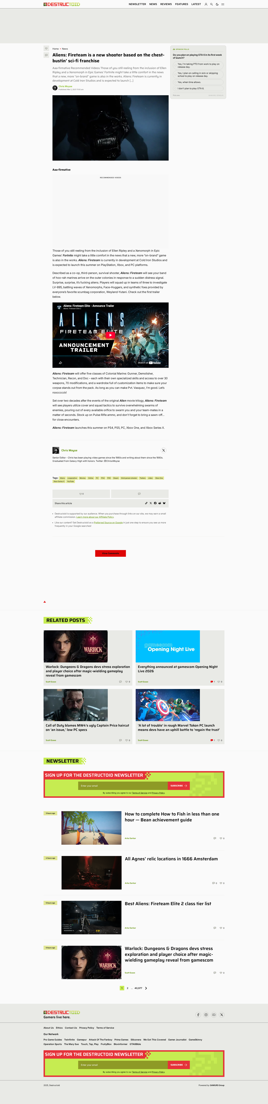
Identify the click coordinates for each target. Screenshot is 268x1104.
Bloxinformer (120, 1044)
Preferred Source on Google (108, 522)
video (150, 478)
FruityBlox (106, 1044)
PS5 (109, 478)
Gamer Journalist (177, 1039)
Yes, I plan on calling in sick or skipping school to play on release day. (198, 74)
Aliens (62, 478)
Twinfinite (69, 1039)
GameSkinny (195, 1039)
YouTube (70, 481)
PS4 (103, 478)
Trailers (142, 478)
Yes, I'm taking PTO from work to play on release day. (198, 65)
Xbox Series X (59, 481)
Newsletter (137, 4)
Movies (82, 478)
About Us (49, 1027)
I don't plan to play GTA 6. (191, 88)
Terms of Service (139, 793)
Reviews (166, 4)
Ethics (59, 1027)
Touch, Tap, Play (90, 1044)
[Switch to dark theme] (217, 4)
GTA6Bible (135, 1044)
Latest (196, 4)
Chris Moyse (65, 86)
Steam (115, 478)
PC (97, 478)
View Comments (110, 553)
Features (181, 4)
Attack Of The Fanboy (100, 1039)
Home (55, 49)
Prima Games (121, 1039)
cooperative (72, 478)
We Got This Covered (154, 1039)
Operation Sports (53, 1044)
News (153, 4)
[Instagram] (163, 450)
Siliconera (136, 1039)
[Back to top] (45, 601)
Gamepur (82, 1039)
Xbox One (159, 478)
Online (90, 478)
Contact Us (71, 1027)
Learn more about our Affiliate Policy (95, 517)
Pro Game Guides (53, 1039)
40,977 (138, 988)
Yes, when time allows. (189, 82)
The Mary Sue (71, 1044)
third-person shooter (129, 478)
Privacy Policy (158, 793)
